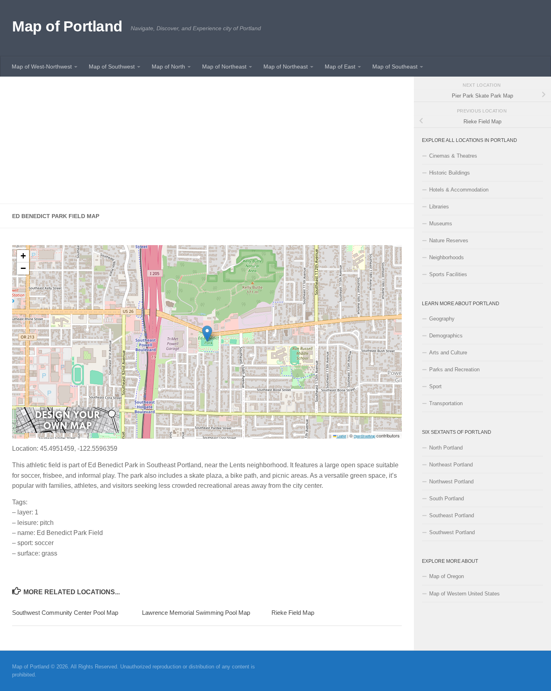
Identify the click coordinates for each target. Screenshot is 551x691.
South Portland (446, 498)
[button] (207, 333)
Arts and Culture (448, 353)
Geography (442, 319)
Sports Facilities (448, 274)
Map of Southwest (112, 66)
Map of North (168, 66)
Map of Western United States (464, 594)
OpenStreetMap (364, 436)
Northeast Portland (451, 465)
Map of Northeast (224, 66)
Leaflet (341, 436)
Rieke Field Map (292, 612)
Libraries (439, 207)
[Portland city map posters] (67, 430)
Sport (435, 386)
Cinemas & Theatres (453, 156)
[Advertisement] (207, 140)
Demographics (446, 336)
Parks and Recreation (454, 369)
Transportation (446, 403)
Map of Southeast (394, 66)
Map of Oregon (446, 576)
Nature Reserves (448, 240)
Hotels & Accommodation (458, 190)
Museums (440, 224)
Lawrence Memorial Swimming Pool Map (196, 612)
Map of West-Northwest (42, 66)
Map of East (340, 66)
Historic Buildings (449, 173)
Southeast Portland (451, 515)
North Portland (446, 448)
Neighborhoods (446, 257)
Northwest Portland (451, 482)
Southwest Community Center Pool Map (65, 612)
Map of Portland (67, 26)
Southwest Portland (452, 532)
